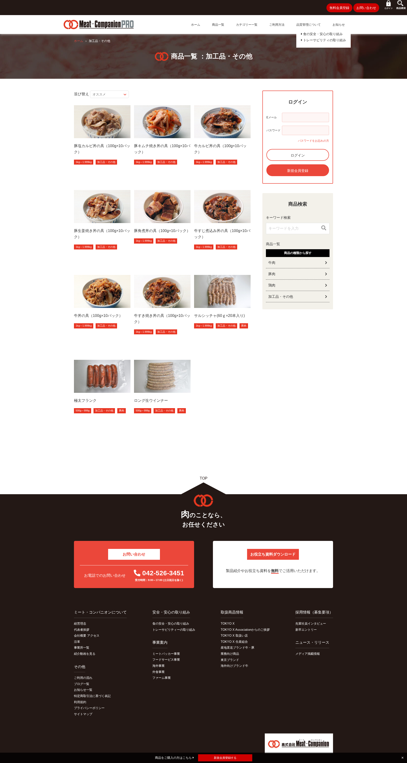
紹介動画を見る (84, 653)
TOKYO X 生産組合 (234, 641)
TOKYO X (228, 623)
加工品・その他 (106, 162)
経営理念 (80, 623)
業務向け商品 (230, 653)
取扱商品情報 (232, 612)
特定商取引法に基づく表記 (92, 696)
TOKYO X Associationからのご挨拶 (245, 629)
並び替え (81, 94)
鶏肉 (271, 285)
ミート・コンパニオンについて (100, 612)
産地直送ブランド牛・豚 (237, 647)
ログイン (298, 155)
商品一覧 (218, 24)
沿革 (77, 641)
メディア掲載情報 (307, 653)
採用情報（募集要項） (314, 612)
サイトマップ (83, 714)
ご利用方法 (277, 24)
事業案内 (159, 642)
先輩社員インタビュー (310, 623)
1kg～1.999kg (84, 162)
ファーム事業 (161, 678)
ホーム (195, 24)
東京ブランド (230, 660)
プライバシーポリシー (89, 708)
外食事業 (158, 672)
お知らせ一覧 (83, 690)
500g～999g (83, 410)
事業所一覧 (81, 647)
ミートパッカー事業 (166, 653)
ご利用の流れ (83, 678)
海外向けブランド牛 (234, 666)
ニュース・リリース (312, 642)
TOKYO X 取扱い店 (234, 635)
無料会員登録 (339, 8)
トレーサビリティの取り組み (324, 40)
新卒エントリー (306, 629)
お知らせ (339, 24)
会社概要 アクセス (86, 635)
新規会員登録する (225, 757)
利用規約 (80, 702)
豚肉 (243, 325)
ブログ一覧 (81, 684)
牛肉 (271, 263)
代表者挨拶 (81, 629)
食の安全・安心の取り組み (322, 34)
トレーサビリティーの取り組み (173, 629)
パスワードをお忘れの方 (313, 140)
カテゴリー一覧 (246, 24)
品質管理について (308, 24)
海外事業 (158, 666)
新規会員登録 (297, 171)
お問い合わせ (366, 8)
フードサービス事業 (166, 659)
